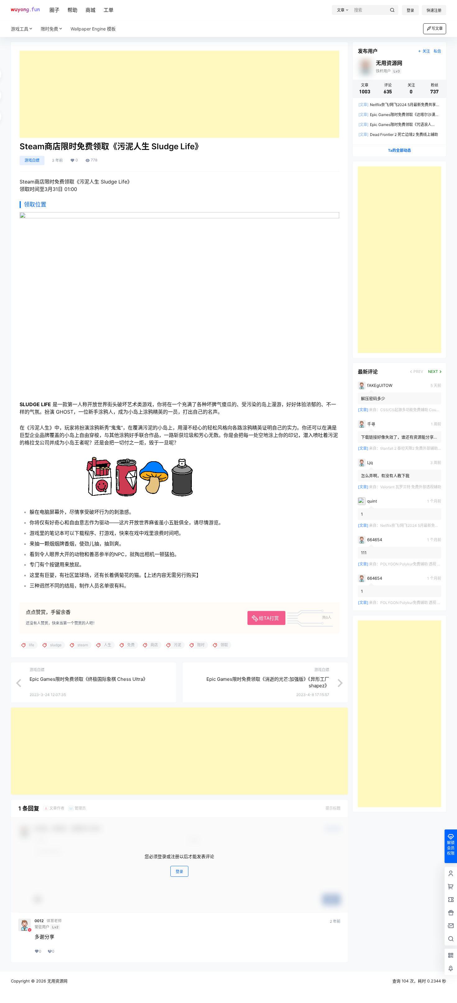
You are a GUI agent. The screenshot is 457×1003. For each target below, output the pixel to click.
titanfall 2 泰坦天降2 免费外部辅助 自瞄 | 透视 (418, 448)
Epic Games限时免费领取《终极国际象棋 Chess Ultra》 (89, 679)
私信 (437, 51)
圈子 (54, 10)
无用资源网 (56, 980)
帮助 (72, 10)
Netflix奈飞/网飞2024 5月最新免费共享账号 (417, 525)
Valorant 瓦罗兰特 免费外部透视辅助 (410, 487)
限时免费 (49, 28)
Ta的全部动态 (399, 150)
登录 (410, 10)
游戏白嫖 (32, 160)
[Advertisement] (179, 94)
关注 (426, 51)
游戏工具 (19, 28)
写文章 (437, 28)
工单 (108, 10)
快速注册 (434, 10)
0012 (39, 921)
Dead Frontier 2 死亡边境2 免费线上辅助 (398, 134)
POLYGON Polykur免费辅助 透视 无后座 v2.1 (418, 564)
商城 (90, 10)
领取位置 (35, 204)
